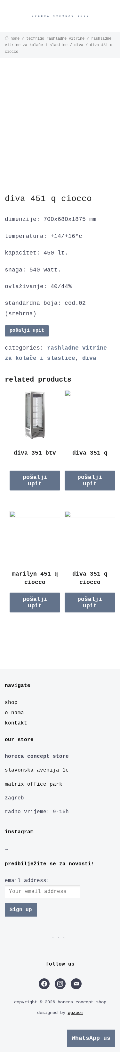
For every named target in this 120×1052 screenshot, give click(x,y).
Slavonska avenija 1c (37, 770)
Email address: (27, 881)
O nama (14, 713)
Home (15, 38)
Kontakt (16, 723)
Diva (78, 45)
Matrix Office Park (33, 784)
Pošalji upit (27, 330)
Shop (11, 703)
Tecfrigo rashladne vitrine (55, 38)
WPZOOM (75, 1012)
